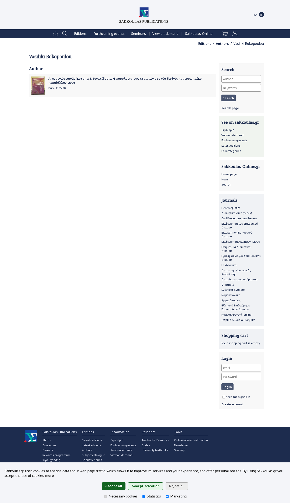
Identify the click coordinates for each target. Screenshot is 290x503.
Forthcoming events (109, 33)
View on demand (232, 135)
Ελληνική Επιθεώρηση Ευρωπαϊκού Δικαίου (235, 307)
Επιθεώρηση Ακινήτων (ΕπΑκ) (240, 242)
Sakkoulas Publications (59, 432)
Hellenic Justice (231, 208)
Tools (178, 432)
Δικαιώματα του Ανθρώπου (239, 279)
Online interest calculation (191, 440)
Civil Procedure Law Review (239, 218)
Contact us (49, 445)
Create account (232, 404)
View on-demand (165, 33)
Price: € (57, 88)
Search (226, 184)
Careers (47, 450)
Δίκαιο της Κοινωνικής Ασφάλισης (236, 272)
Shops (46, 440)
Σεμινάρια (227, 130)
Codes (146, 445)
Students (148, 432)
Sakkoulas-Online (199, 33)
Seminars (138, 33)
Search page (230, 108)
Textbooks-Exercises (155, 440)
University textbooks (155, 450)
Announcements (121, 450)
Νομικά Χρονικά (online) (236, 314)
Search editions (92, 440)
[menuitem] (55, 34)
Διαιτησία (227, 284)
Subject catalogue (93, 455)
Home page (229, 174)
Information (119, 432)
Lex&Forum (229, 265)
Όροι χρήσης (51, 460)
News (225, 179)
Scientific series (92, 460)
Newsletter (181, 445)
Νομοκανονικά (230, 295)
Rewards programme (56, 455)
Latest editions (231, 145)
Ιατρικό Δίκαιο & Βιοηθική (238, 320)
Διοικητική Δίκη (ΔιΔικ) (236, 213)
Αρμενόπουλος (231, 300)
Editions (80, 33)
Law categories (231, 151)
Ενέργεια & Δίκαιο (233, 290)
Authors (222, 43)
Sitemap (179, 450)
